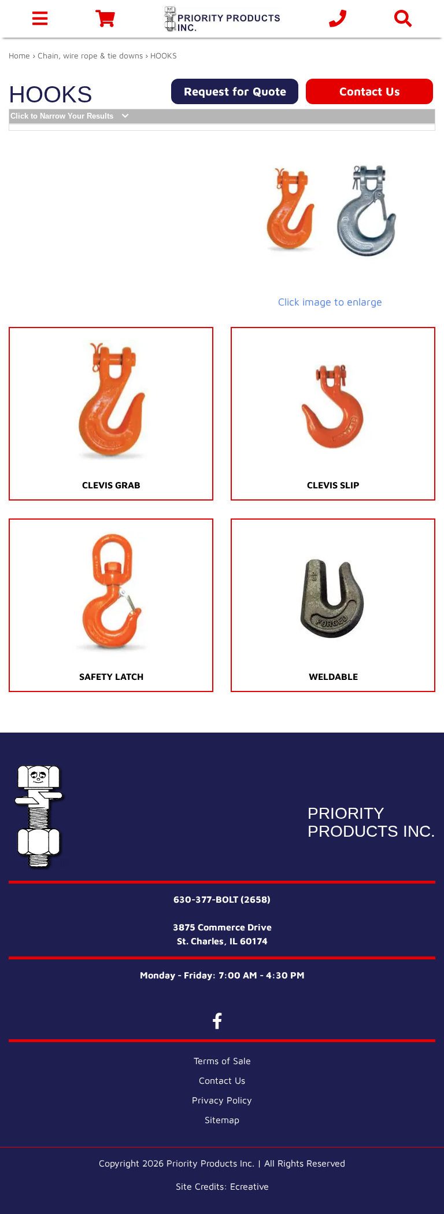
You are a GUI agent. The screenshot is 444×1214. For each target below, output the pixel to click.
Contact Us (369, 91)
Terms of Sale (222, 1060)
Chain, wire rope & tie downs (90, 55)
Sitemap (222, 1119)
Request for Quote (235, 91)
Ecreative (249, 1186)
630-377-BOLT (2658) (222, 899)
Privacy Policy (222, 1100)
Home (19, 55)
